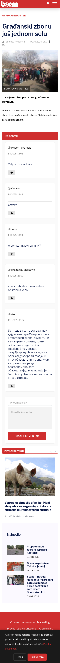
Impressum (28, 622)
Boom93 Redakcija (15, 41)
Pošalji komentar (27, 436)
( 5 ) (7, 45)
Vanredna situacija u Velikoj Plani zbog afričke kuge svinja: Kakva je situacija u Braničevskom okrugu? (28, 506)
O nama (14, 622)
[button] (54, 3)
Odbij (20, 657)
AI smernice (46, 628)
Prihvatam (37, 657)
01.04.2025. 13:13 (39, 41)
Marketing (43, 622)
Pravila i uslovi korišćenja (21, 628)
